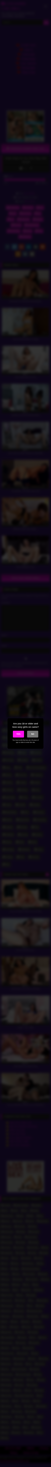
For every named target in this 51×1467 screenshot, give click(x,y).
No (32, 734)
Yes (18, 734)
